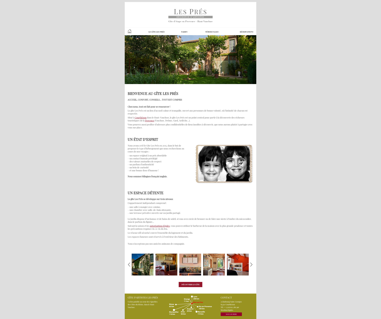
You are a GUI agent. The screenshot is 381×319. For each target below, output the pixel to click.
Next (251, 265)
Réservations (246, 32)
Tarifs (184, 32)
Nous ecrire (231, 314)
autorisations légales (160, 225)
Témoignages (211, 32)
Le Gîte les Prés (157, 32)
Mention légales (227, 310)
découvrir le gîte (190, 284)
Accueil (129, 31)
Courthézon (140, 117)
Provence (149, 120)
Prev (129, 265)
